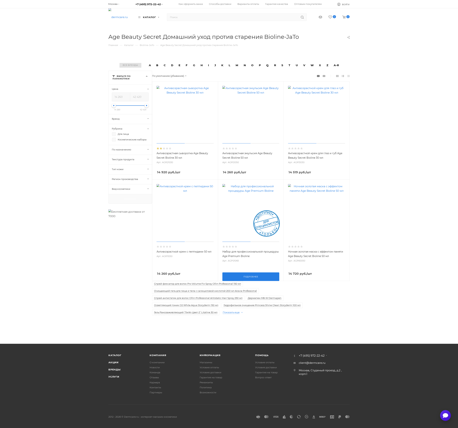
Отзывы (154, 377)
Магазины (206, 362)
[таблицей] (348, 76)
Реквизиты (206, 382)
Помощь (262, 355)
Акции (113, 362)
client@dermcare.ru (312, 363)
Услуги (113, 376)
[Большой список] (324, 76)
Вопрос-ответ (263, 377)
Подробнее (250, 276)
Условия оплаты (209, 367)
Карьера (155, 382)
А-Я (336, 65)
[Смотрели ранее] (317, 17)
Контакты (155, 387)
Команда (155, 372)
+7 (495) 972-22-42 (148, 4)
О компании (157, 362)
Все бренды (130, 65)
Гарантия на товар (211, 377)
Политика (206, 387)
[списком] (342, 76)
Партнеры (156, 392)
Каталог (114, 355)
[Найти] (302, 17)
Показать (130, 198)
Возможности (208, 392)
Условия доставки (210, 372)
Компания (158, 355)
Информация (210, 355)
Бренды (114, 369)
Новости (155, 367)
